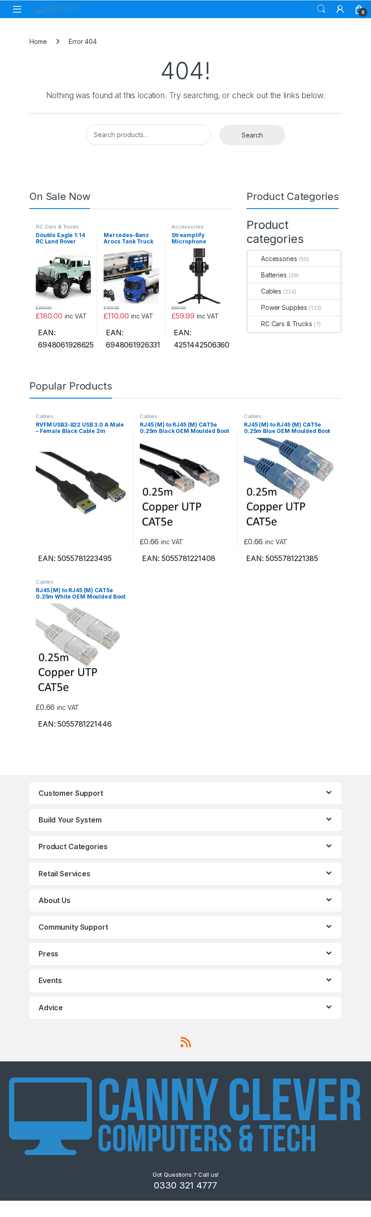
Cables (271, 291)
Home (38, 41)
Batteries (274, 275)
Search (321, 9)
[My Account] (340, 9)
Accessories (187, 226)
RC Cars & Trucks (57, 226)
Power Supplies (284, 307)
